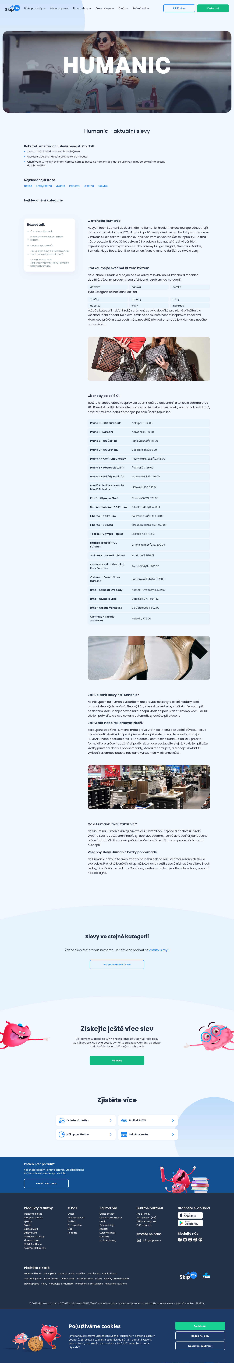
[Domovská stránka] (13, 8)
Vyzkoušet (213, 8)
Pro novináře (75, 1225)
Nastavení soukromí (116, 1283)
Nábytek (103, 186)
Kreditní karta (109, 1273)
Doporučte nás (66, 1273)
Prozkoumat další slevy (117, 964)
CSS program (144, 1225)
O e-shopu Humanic (41, 231)
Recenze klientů (33, 1273)
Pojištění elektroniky (35, 1248)
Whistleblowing (107, 1240)
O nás (71, 1213)
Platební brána (85, 1278)
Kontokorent (93, 1273)
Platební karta (31, 1240)
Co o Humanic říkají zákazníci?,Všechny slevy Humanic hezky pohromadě (49, 263)
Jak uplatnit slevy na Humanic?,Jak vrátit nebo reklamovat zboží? (49, 252)
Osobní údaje (106, 1225)
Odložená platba (33, 1213)
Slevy (44, 1283)
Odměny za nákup (34, 1236)
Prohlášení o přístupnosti (89, 1283)
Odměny (117, 1060)
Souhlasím (200, 1325)
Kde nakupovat (76, 1217)
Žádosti (103, 1229)
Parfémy (74, 186)
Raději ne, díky (200, 1336)
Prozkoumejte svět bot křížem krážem (47, 238)
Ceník (102, 1221)
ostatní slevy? (159, 950)
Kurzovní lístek (107, 1232)
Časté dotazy (106, 1213)
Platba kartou (51, 1278)
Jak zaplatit (49, 1273)
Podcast (72, 1232)
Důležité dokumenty (110, 1217)
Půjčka (27, 1225)
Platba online (68, 1278)
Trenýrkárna (44, 186)
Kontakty (104, 1236)
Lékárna (89, 186)
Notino (28, 186)
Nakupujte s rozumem (61, 1283)
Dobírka (80, 1273)
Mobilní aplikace (33, 1244)
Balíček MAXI (31, 1229)
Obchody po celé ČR (41, 245)
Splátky (28, 1221)
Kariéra (71, 1221)
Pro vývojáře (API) (146, 1217)
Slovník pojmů (31, 1283)
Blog (70, 1229)
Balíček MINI (30, 1232)
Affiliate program (146, 1221)
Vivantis (60, 186)
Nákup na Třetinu (33, 1217)
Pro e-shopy (143, 1213)
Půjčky (98, 1278)
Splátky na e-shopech (116, 1278)
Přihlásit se (179, 8)
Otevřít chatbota (46, 1183)
